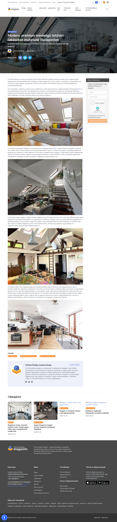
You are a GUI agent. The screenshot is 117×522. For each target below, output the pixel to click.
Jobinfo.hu (63, 477)
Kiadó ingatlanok (24, 2)
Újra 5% (58, 9)
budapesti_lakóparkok (15, 506)
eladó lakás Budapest (41, 506)
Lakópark (33, 2)
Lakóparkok (42, 8)
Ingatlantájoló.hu (65, 474)
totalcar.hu (40, 503)
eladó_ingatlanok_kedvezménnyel (68, 503)
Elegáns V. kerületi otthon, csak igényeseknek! (70, 412)
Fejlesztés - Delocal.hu (101, 517)
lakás (79, 89)
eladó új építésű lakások (94, 503)
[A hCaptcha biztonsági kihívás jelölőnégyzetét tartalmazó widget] (97, 106)
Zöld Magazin (78, 9)
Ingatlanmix (52, 8)
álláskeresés (52, 506)
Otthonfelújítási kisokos (91, 9)
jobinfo (47, 503)
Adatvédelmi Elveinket (94, 117)
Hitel (54, 2)
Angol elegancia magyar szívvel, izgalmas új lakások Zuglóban (44, 427)
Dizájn (23, 8)
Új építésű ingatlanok (45, 2)
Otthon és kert (67, 9)
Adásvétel (64, 408)
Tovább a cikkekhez (74, 364)
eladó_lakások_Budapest (29, 356)
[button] (107, 9)
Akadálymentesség (66, 491)
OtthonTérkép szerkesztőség (38, 365)
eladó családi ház (28, 506)
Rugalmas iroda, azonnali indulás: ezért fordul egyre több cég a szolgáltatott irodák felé (18, 428)
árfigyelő (53, 503)
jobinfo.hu (83, 503)
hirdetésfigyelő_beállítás (65, 506)
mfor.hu (20, 503)
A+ (99, 2)
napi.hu (34, 503)
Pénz (11, 422)
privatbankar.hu (12, 503)
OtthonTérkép (17, 517)
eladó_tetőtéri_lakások (48, 356)
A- (93, 2)
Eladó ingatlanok (12, 2)
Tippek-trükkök (29, 9)
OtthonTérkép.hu (65, 472)
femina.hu (27, 503)
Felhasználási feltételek (67, 488)
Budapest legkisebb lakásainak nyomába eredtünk (97, 412)
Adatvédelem (64, 486)
